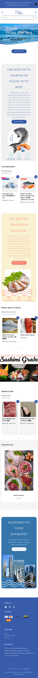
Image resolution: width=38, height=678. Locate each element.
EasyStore (26, 669)
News (6, 633)
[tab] (6, 171)
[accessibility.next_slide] (23, 505)
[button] (2, 12)
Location (7, 638)
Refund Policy (28, 672)
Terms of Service (18, 672)
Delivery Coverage (10, 635)
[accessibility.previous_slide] (15, 505)
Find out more (19, 549)
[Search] (34, 17)
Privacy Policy (9, 672)
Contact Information (19, 674)
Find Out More (19, 51)
